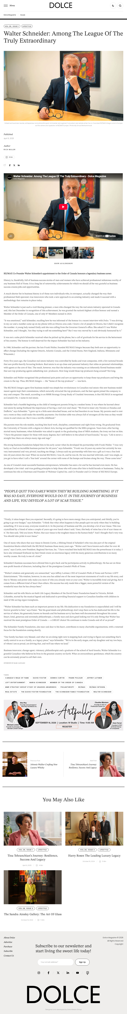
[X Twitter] (14, 165)
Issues (22, 15)
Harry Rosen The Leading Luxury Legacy (94, 855)
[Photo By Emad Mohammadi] (86, 253)
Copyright (119, 944)
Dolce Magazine (10, 15)
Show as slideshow (63, 263)
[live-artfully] (63, 730)
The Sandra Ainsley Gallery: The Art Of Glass (33, 914)
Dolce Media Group (74, 1009)
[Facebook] (9, 165)
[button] (9, 6)
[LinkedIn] (18, 165)
